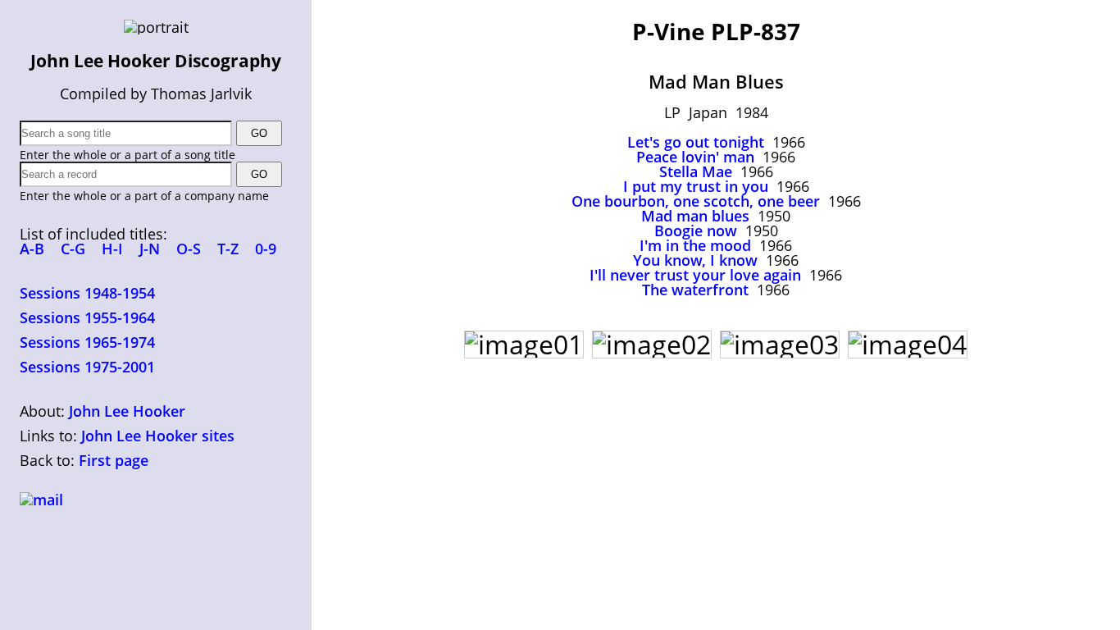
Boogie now (695, 230)
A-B (32, 248)
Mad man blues (695, 216)
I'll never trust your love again (695, 275)
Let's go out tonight (695, 142)
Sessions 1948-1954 (87, 293)
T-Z (228, 248)
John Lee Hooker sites (157, 435)
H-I (112, 248)
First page (113, 460)
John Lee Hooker (127, 411)
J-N (149, 248)
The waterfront (695, 289)
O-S (188, 248)
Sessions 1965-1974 (87, 342)
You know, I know (695, 260)
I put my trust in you (695, 186)
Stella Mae (695, 171)
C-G (73, 248)
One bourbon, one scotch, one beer (695, 201)
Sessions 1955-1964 (87, 317)
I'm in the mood (695, 245)
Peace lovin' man (695, 157)
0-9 (265, 248)
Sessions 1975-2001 (87, 367)
